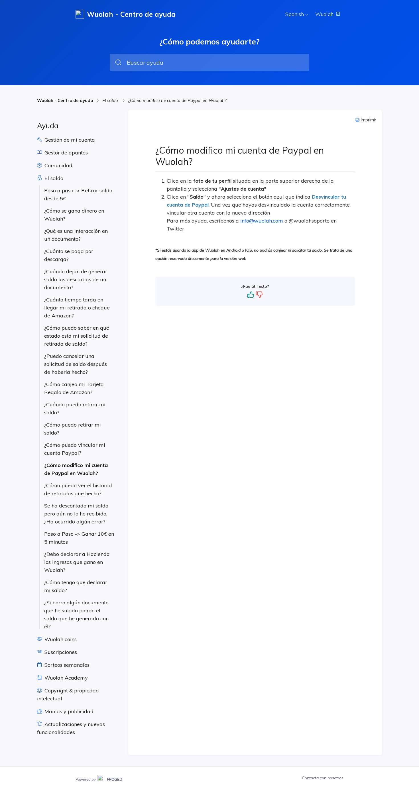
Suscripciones (60, 652)
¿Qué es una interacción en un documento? (76, 235)
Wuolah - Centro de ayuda (65, 100)
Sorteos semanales (66, 665)
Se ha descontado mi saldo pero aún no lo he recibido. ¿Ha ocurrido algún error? (76, 513)
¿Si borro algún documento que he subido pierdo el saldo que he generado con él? (76, 614)
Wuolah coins (60, 639)
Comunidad (57, 165)
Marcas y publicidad (68, 711)
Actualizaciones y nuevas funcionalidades (71, 728)
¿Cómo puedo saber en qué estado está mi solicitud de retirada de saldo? (76, 336)
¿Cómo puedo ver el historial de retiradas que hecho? (78, 489)
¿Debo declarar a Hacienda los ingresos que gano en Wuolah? (77, 562)
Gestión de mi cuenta (69, 139)
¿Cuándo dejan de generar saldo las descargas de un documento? (75, 279)
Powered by (99, 778)
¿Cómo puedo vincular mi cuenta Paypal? (74, 449)
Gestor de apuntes (65, 152)
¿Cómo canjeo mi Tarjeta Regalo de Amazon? (74, 388)
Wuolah (325, 14)
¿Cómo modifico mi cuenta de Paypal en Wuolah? (177, 100)
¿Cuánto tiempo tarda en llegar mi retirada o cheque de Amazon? (77, 307)
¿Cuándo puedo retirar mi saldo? (74, 408)
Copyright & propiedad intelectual (68, 694)
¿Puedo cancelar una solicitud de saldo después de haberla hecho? (75, 364)
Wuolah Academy (65, 677)
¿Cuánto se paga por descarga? (68, 255)
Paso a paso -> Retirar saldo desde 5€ (78, 194)
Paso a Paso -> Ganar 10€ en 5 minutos (79, 538)
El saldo (110, 100)
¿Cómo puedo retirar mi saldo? (72, 428)
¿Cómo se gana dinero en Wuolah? (74, 214)
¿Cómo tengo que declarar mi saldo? (75, 586)
